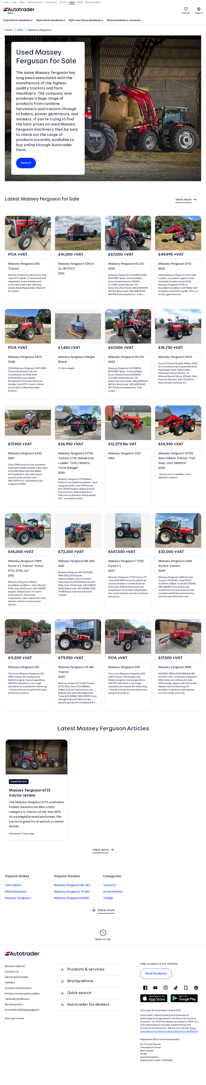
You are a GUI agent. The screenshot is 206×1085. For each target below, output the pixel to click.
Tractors (109, 885)
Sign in (199, 13)
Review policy (14, 1004)
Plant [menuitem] (80, 2)
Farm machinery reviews (124, 20)
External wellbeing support (22, 1010)
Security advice (15, 966)
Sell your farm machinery (86, 20)
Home (8, 30)
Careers (10, 982)
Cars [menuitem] (6, 2)
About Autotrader (16, 977)
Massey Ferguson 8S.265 (72, 885)
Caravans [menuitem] (51, 2)
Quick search (79, 993)
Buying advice (80, 981)
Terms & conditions (17, 999)
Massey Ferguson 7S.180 (72, 891)
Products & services (86, 969)
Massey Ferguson (18, 898)
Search (26, 163)
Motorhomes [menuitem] (35, 2)
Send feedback (156, 973)
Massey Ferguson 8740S (71, 898)
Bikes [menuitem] (22, 2)
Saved (186, 13)
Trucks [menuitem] (63, 2)
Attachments (113, 891)
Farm (20, 30)
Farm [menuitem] (72, 2)
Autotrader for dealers (88, 1005)
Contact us (12, 971)
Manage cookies (14, 1018)
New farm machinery (50, 20)
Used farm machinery (18, 20)
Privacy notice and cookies (22, 993)
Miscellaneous (15, 891)
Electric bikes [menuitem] (92, 2)
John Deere (13, 885)
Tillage (108, 898)
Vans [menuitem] (14, 2)
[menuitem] (18, 21)
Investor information (18, 988)
